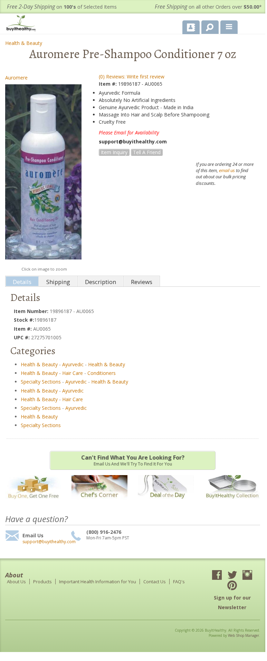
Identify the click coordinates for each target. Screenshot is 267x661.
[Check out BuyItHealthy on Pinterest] (232, 586)
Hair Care (72, 373)
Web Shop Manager (243, 635)
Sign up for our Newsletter (232, 602)
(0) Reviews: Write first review (131, 76)
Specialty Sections (41, 381)
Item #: (108, 84)
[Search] (207, 25)
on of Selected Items (62, 6)
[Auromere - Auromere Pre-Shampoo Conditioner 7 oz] (43, 173)
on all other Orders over (208, 6)
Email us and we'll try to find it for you (132, 460)
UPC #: (22, 337)
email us (227, 170)
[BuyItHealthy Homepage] (22, 24)
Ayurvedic (73, 364)
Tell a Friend (147, 152)
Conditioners (101, 373)
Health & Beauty (23, 43)
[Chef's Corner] (99, 503)
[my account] (191, 27)
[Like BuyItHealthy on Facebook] (217, 575)
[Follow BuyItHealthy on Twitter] (232, 575)
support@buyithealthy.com (45, 542)
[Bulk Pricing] (232, 503)
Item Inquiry (114, 152)
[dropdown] (229, 27)
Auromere (16, 77)
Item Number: (32, 311)
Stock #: (24, 320)
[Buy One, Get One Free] (33, 503)
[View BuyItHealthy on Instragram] (247, 575)
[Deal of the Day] (166, 503)
